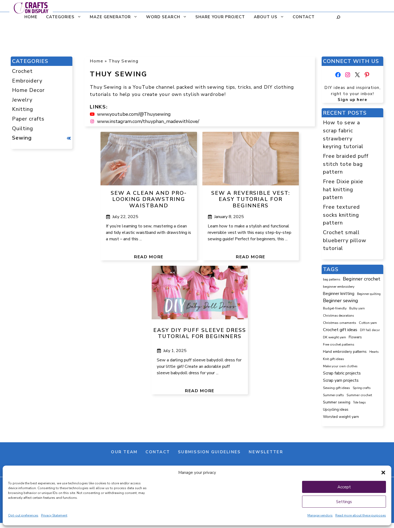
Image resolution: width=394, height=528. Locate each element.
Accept (344, 487)
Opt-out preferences (23, 515)
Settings (344, 501)
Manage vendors (320, 515)
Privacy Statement (54, 515)
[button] (383, 472)
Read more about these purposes (360, 515)
